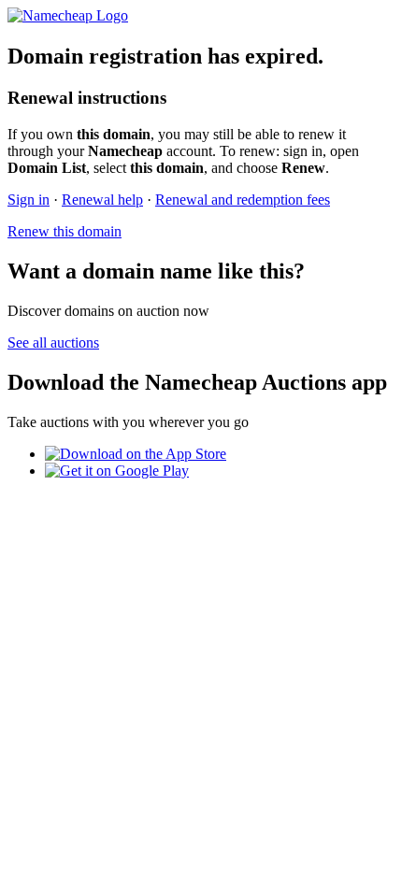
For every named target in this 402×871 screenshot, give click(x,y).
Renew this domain (64, 231)
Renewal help (102, 199)
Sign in (28, 199)
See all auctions (53, 342)
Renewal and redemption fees (242, 199)
